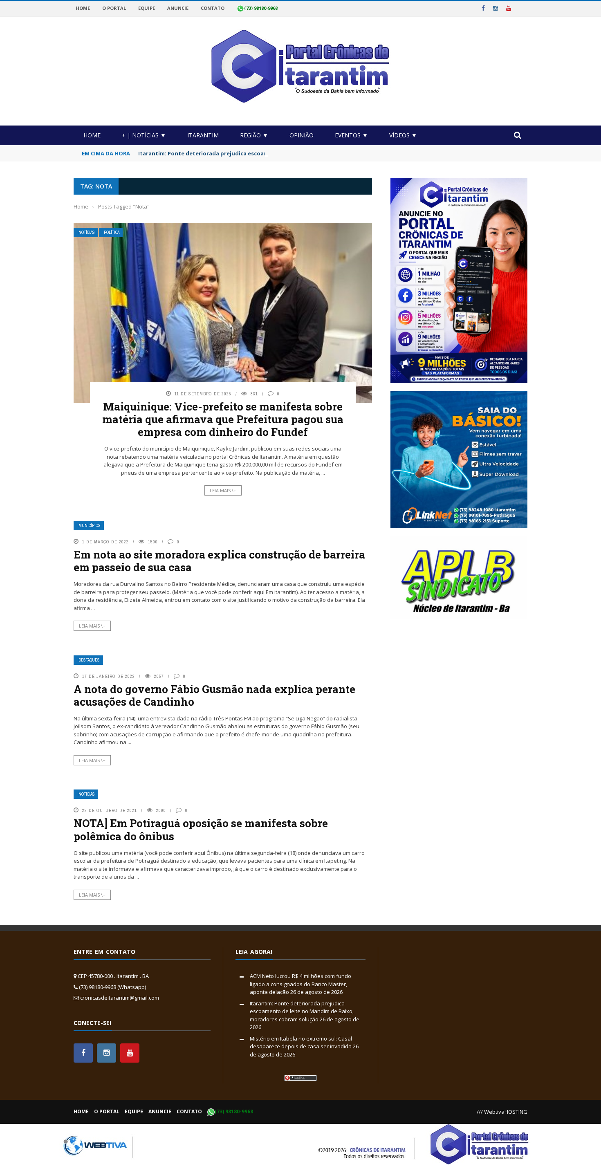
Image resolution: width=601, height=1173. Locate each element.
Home (92, 135)
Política (111, 232)
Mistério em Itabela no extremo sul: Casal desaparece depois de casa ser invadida (301, 1042)
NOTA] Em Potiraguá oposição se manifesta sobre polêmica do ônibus (201, 829)
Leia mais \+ (223, 490)
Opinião (301, 135)
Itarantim (203, 135)
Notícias (86, 232)
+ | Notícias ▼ (144, 135)
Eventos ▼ (351, 135)
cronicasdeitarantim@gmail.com (119, 997)
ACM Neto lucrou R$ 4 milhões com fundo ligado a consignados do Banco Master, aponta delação (300, 984)
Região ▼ (254, 135)
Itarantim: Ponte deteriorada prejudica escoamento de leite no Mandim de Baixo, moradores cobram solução (288, 153)
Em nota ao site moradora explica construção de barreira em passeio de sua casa (219, 560)
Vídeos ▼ (403, 135)
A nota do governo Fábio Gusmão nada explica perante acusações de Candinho (214, 695)
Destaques (89, 660)
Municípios (89, 525)
